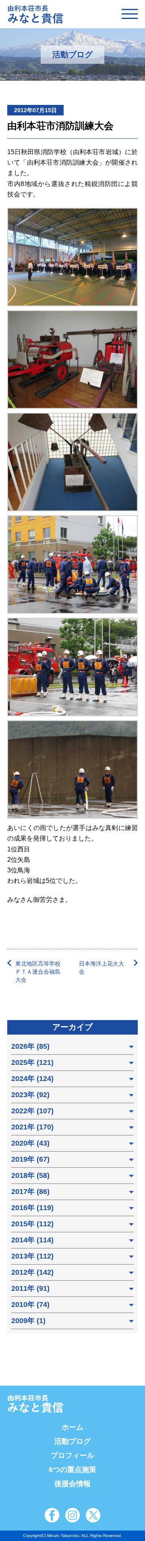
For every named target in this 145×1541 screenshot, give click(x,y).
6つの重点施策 (72, 1470)
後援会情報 (72, 1484)
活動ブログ (72, 1441)
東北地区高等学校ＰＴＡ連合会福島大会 (37, 971)
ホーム (72, 1427)
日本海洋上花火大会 (101, 967)
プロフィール (72, 1455)
